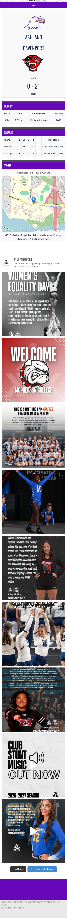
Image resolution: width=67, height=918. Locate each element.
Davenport (9, 153)
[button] (33, 200)
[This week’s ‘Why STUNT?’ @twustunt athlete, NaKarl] (33, 699)
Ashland (7, 146)
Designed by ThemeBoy (12, 908)
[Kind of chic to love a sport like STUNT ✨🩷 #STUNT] (33, 634)
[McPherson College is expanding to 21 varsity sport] (33, 370)
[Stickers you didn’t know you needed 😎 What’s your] (33, 502)
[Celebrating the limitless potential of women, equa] (33, 304)
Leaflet (38, 231)
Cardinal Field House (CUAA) (33, 172)
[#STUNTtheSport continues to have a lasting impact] (33, 568)
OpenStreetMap (52, 231)
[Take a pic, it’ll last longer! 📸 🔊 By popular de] (33, 765)
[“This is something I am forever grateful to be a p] (33, 436)
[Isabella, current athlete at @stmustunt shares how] (33, 831)
